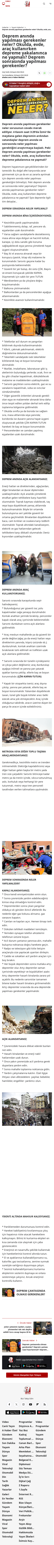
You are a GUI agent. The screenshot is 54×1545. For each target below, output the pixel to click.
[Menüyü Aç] (50, 3)
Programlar (25, 1421)
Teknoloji (7, 1468)
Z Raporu (24, 1485)
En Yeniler (8, 1498)
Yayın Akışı (25, 1523)
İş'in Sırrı (24, 1476)
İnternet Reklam (27, 1494)
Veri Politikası (27, 1511)
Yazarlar (7, 1489)
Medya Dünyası (27, 1472)
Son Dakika (8, 1443)
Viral (4, 1464)
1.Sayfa (23, 1489)
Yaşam (6, 1447)
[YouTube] (30, 1404)
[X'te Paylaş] (39, 73)
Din (4, 1476)
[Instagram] (23, 1404)
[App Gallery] (41, 1366)
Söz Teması (25, 1468)
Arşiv (22, 1519)
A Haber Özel (9, 1430)
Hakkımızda (26, 1532)
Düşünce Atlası (27, 1426)
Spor (4, 1455)
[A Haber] (27, 4)
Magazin (7, 1460)
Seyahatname (27, 1455)
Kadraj (22, 1434)
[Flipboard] (37, 1404)
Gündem (7, 1434)
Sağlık (5, 1485)
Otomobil (7, 1472)
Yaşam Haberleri (18, 27)
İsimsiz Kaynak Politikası (27, 1540)
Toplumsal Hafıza (27, 1438)
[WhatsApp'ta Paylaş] (44, 73)
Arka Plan (24, 1447)
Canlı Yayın (8, 1426)
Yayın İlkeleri (26, 1536)
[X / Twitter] (16, 1404)
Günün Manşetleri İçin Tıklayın (27, 1375)
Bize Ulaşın (25, 1502)
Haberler (5, 27)
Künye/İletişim (27, 1507)
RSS (21, 1498)
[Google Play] (28, 1366)
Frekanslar (25, 1515)
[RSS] (44, 1404)
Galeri (5, 1494)
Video (5, 1421)
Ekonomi (7, 1438)
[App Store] (14, 1366)
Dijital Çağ (25, 1481)
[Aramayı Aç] (44, 3)
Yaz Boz (23, 1430)
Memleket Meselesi (27, 1451)
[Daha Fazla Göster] (50, 73)
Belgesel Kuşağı (27, 1460)
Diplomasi (24, 1464)
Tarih (5, 1481)
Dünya (6, 1451)
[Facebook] (9, 1404)
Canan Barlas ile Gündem (27, 1443)
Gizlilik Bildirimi (27, 1528)
